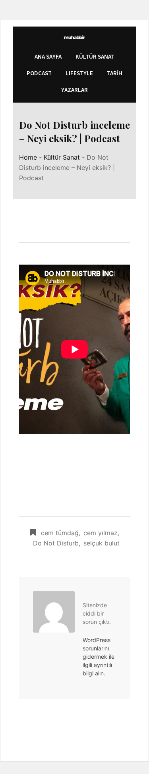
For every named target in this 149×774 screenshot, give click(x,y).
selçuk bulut (101, 543)
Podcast (39, 73)
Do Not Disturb (56, 543)
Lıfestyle (79, 73)
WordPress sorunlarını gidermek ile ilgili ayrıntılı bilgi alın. (98, 657)
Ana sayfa (48, 56)
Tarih (114, 73)
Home (28, 157)
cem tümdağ (60, 533)
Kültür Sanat (94, 56)
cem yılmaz (100, 533)
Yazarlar (74, 89)
